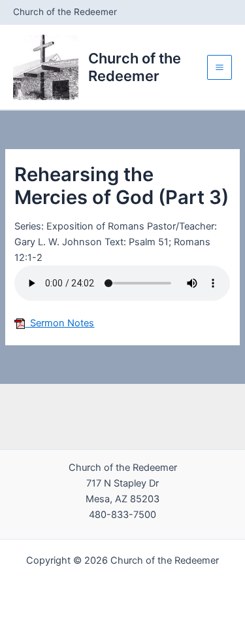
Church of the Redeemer (134, 67)
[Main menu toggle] (219, 67)
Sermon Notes (59, 323)
